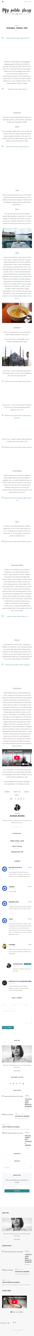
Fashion (27, 1095)
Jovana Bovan (17, 816)
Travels (17, 25)
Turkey (17, 795)
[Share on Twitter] (18, 799)
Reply (30, 867)
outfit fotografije (18, 781)
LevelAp (21, 1330)
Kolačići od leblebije (22, 1116)
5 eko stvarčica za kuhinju (11, 1127)
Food (3, 1124)
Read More (17, 1070)
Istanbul (7, 791)
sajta (23, 131)
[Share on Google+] (21, 799)
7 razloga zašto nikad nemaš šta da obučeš (28, 1102)
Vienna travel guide (17, 841)
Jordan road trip (17, 852)
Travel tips (17, 791)
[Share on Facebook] (15, 799)
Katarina (12, 944)
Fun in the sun (17, 846)
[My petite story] (17, 11)
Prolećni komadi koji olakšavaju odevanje (28, 1140)
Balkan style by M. (15, 867)
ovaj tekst (26, 608)
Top (17, 1333)
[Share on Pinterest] (24, 799)
